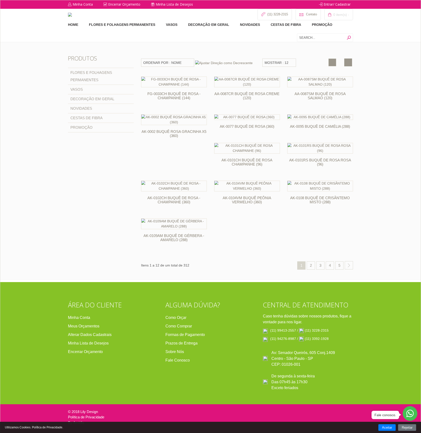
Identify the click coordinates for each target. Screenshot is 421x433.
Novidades (250, 25)
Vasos (171, 25)
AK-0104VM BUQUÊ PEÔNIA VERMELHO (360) (247, 200)
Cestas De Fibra (286, 25)
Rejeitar (407, 427)
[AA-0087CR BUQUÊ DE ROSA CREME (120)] (247, 82)
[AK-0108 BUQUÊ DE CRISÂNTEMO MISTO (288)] (320, 186)
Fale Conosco (177, 360)
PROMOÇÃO (322, 25)
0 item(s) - (340, 15)
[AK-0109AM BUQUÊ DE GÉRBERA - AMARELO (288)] (174, 224)
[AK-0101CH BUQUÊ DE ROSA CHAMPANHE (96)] (247, 148)
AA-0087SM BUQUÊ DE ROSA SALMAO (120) (320, 96)
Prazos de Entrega (181, 343)
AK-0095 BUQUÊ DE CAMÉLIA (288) (320, 126)
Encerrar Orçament (84, 352)
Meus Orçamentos (83, 326)
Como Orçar (175, 317)
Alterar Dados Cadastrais (90, 335)
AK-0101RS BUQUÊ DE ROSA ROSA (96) (320, 162)
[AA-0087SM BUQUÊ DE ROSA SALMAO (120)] (320, 82)
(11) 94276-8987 (283, 339)
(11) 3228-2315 (317, 330)
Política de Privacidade (86, 417)
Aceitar (387, 427)
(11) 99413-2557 (283, 330)
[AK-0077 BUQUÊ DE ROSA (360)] (247, 117)
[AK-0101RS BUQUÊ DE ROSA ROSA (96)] (320, 148)
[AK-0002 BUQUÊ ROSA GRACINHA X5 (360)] (174, 120)
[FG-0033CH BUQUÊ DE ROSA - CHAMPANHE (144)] (174, 82)
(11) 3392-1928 (317, 339)
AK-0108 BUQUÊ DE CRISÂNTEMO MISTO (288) (320, 200)
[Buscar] (348, 37)
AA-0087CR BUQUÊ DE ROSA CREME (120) (246, 96)
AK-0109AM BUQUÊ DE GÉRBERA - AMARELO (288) (174, 238)
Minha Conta (83, 4)
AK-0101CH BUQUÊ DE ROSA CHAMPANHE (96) (246, 162)
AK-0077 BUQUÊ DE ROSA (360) (247, 126)
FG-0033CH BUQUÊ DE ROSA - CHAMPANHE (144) (174, 96)
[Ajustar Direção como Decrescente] (224, 63)
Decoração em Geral (208, 25)
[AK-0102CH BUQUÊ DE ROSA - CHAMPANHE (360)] (174, 186)
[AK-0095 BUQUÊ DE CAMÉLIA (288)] (320, 117)
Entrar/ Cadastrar (337, 4)
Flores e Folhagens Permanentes (122, 25)
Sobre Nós (174, 352)
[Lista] (348, 62)
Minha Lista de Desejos (174, 4)
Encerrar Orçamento (124, 4)
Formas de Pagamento (185, 335)
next (349, 265)
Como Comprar (178, 326)
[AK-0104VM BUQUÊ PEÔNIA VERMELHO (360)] (247, 186)
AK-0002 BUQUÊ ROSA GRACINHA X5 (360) (174, 133)
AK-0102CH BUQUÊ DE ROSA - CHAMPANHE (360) (173, 200)
